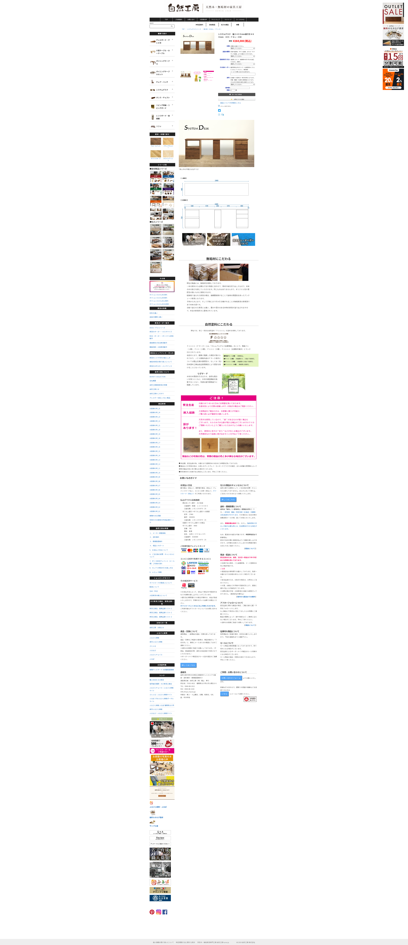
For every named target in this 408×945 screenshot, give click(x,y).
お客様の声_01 (155, 511)
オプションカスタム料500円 (158, 298)
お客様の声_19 (155, 434)
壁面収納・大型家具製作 (158, 347)
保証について (250, 625)
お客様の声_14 (155, 455)
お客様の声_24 (155, 412)
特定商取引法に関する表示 (185, 942)
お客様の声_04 (155, 498)
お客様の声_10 (155, 472)
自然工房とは (154, 389)
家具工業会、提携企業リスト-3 (161, 617)
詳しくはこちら (228, 499)
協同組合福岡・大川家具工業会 (161, 684)
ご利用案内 (178, 19)
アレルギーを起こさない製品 (160, 398)
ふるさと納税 (162, 633)
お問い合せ (191, 19)
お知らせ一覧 (162, 623)
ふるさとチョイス (156, 655)
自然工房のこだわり (157, 393)
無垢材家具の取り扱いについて (161, 362)
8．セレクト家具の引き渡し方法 (161, 568)
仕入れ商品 (225, 24)
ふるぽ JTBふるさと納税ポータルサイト (162, 699)
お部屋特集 (162, 665)
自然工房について (162, 372)
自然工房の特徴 (162, 528)
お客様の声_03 (155, 503)
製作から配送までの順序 (246, 597)
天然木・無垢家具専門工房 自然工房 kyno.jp (213, 942)
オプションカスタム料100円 (158, 295)
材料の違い (154, 313)
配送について (250, 548)
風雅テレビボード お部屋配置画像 (162, 669)
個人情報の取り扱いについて (163, 942)
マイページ (228, 19)
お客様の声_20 (155, 429)
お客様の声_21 (155, 425)
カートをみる (240, 19)
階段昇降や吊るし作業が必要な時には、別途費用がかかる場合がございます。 (238, 526)
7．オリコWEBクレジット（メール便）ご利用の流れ (162, 562)
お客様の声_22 (155, 421)
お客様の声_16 (155, 447)
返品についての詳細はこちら (230, 103)
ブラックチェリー (168, 147)
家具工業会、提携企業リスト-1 (161, 608)
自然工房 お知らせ (157, 627)
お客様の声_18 (155, 438)
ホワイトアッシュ (168, 159)
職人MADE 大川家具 (157, 680)
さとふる (153, 646)
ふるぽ (152, 659)
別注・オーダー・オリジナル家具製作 (162, 337)
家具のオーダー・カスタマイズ (161, 331)
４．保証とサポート (157, 545)
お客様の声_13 (155, 460)
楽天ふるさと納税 (156, 642)
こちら (224, 693)
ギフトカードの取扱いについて (161, 583)
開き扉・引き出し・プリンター (213, 29)
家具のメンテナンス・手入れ (162, 353)
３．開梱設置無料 (156, 541)
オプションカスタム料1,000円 (159, 301)
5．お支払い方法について (159, 550)
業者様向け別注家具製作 (158, 343)
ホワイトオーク (156, 158)
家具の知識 (162, 308)
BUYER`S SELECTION (157, 376)
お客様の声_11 (155, 468)
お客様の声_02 (155, 507)
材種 (237, 24)
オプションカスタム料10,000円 (159, 304)
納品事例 (162, 404)
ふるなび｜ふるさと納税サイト (161, 713)
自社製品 (212, 24)
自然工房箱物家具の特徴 (158, 385)
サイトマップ (215, 19)
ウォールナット (156, 146)
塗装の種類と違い (156, 317)
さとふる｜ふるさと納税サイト (161, 694)
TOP (166, 19)
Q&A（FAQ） (154, 591)
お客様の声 (203, 19)
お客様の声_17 (155, 442)
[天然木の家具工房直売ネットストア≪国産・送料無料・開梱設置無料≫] (204, 8)
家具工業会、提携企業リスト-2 (161, 612)
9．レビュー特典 (156, 572)
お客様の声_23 (155, 417)
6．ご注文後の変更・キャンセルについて (162, 555)
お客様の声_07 (155, 485)
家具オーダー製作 (162, 323)
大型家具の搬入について (158, 595)
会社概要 (153, 381)
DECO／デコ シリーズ (157, 328)
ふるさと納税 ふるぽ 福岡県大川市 (162, 705)
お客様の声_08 (155, 481)
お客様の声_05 (155, 494)
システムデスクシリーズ (194, 29)
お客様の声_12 (155, 464)
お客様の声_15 (155, 451)
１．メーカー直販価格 (158, 533)
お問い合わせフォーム (231, 678)
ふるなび (153, 650)
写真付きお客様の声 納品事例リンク (162, 521)
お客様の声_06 (155, 490)
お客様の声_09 (155, 477)
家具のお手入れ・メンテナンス (161, 366)
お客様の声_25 (155, 408)
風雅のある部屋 (155, 515)
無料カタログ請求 (156, 817)
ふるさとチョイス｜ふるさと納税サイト (162, 689)
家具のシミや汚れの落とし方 (160, 358)
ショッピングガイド (162, 578)
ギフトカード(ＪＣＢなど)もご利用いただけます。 (198, 606)
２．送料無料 (154, 537)
